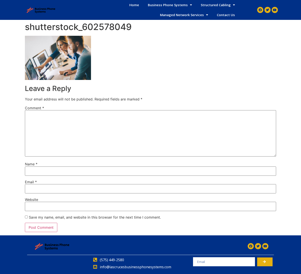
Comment (34, 108)
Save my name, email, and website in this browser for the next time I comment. (95, 217)
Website (31, 199)
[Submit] (265, 261)
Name (31, 164)
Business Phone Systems (168, 5)
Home (134, 5)
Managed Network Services (182, 15)
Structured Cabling (216, 5)
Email (31, 182)
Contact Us (226, 15)
